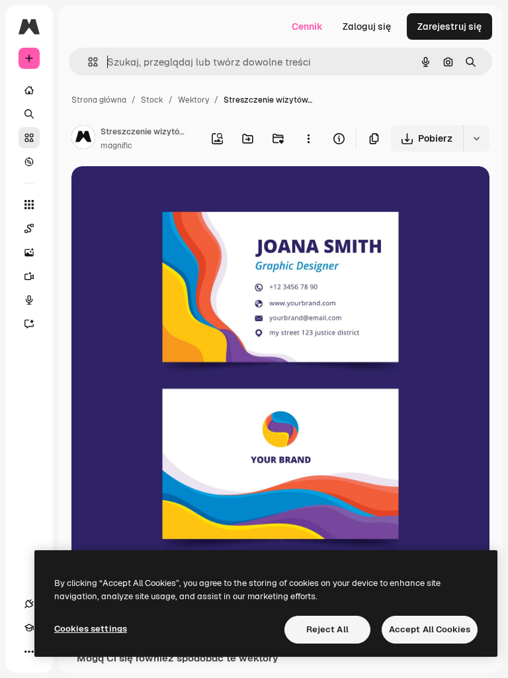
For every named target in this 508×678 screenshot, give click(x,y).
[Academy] (29, 627)
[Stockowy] (29, 137)
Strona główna (98, 100)
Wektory (193, 100)
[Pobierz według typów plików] (476, 138)
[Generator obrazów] (29, 252)
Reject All (327, 629)
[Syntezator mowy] (29, 300)
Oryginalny (163, 191)
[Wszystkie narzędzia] (29, 204)
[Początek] (29, 90)
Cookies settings (90, 628)
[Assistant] (29, 323)
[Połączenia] (29, 603)
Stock (152, 100)
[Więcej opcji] (308, 138)
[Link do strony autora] (83, 139)
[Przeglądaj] (29, 161)
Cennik (307, 26)
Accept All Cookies (429, 629)
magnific (116, 145)
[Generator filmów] (29, 276)
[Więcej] (29, 651)
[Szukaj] (29, 113)
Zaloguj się (367, 26)
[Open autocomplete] (87, 62)
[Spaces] (29, 228)
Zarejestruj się (449, 26)
